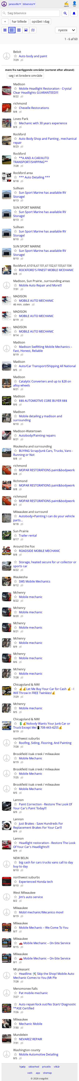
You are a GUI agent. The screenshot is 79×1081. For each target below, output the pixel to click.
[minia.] (11, 30)
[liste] (4, 30)
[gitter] (18, 30)
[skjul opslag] (22, 60)
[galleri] (25, 30)
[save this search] (74, 13)
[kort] (32, 30)
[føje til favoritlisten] (15, 56)
